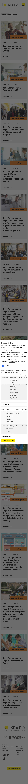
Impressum (22, 361)
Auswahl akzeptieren (7, 436)
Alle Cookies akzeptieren (8, 440)
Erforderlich (7, 366)
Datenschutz (12, 361)
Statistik (7, 404)
